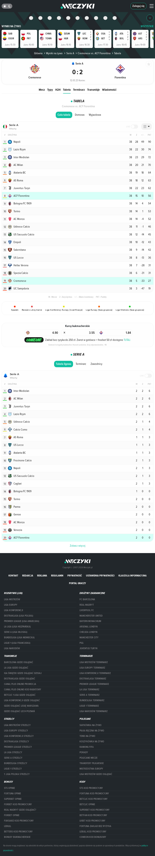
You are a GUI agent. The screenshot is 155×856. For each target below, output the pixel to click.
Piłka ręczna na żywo (92, 730)
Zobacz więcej (77, 546)
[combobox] (146, 126)
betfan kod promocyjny (93, 815)
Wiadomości (109, 89)
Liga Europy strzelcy (16, 730)
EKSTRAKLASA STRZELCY (16, 741)
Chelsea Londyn (88, 632)
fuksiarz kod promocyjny (19, 820)
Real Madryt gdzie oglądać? (20, 809)
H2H (58, 89)
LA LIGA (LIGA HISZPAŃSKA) (17, 626)
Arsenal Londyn (88, 626)
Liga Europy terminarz (92, 667)
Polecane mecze (88, 757)
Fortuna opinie (12, 793)
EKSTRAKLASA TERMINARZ (93, 678)
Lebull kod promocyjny (93, 831)
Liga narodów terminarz (94, 711)
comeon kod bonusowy (93, 837)
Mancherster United (91, 615)
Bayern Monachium (90, 621)
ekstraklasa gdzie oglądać (19, 678)
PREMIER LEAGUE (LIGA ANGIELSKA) (21, 621)
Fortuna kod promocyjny (94, 793)
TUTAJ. (127, 340)
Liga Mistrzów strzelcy (17, 725)
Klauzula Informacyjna (132, 575)
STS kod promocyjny (91, 788)
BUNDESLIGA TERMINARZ (92, 700)
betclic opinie (87, 804)
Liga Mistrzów (12, 599)
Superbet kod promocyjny (95, 809)
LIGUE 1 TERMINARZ (89, 705)
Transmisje (93, 89)
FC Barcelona (87, 599)
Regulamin (57, 575)
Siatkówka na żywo (91, 725)
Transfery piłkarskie (92, 763)
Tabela (67, 89)
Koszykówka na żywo (92, 741)
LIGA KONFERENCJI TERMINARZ (95, 673)
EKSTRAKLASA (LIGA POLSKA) (18, 615)
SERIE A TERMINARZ (89, 695)
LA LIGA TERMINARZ (89, 689)
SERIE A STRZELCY (13, 757)
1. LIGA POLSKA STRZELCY (17, 774)
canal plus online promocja (20, 684)
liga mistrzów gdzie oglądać (96, 774)
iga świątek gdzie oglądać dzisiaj (23, 673)
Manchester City (89, 637)
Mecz (42, 89)
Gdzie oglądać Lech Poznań (19, 711)
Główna (38, 53)
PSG (81, 643)
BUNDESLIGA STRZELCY (15, 763)
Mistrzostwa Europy (91, 768)
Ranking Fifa (87, 747)
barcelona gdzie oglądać (18, 662)
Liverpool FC (87, 610)
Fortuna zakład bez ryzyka (95, 826)
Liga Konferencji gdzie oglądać (22, 700)
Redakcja (27, 575)
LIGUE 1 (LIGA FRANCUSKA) (17, 643)
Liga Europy (10, 604)
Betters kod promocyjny (18, 831)
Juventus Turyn (88, 648)
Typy (50, 89)
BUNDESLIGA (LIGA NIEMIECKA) (19, 637)
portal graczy (77, 583)
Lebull (7, 826)
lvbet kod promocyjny (92, 820)
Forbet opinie (11, 815)
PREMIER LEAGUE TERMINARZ (94, 684)
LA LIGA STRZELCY (13, 752)
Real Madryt (87, 604)
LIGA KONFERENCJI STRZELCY (19, 736)
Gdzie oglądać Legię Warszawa (21, 705)
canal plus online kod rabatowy (22, 689)
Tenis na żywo (87, 736)
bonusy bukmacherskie (17, 837)
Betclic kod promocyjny (94, 799)
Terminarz (79, 89)
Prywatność (74, 575)
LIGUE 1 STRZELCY (13, 768)
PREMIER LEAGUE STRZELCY (18, 747)
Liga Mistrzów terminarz (94, 662)
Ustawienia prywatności (100, 575)
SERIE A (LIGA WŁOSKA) (15, 632)
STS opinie (9, 788)
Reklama (42, 575)
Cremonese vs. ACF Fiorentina (94, 53)
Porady (84, 752)
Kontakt (13, 575)
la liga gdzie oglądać (16, 667)
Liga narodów (12, 648)
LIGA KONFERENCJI (13, 610)
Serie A (70, 53)
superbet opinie (13, 799)
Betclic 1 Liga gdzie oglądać (20, 695)
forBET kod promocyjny (18, 804)
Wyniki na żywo (11, 26)
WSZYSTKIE (147, 26)
